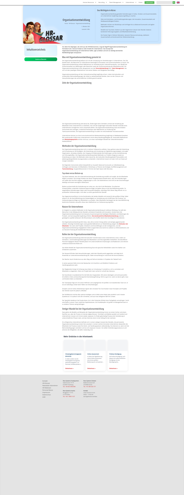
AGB (43, 397)
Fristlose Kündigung (115, 354)
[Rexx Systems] (112, 441)
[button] (89, 2)
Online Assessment (93, 354)
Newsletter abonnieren (50, 385)
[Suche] (174, 2)
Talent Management (118, 68)
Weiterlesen (69, 368)
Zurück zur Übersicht (40, 59)
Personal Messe (47, 390)
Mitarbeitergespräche (71, 139)
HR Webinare (46, 388)
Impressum (46, 392)
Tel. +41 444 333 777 (89, 386)
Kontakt (45, 381)
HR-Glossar (72, 23)
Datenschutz (46, 395)
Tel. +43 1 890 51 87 (69, 396)
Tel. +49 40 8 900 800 (69, 386)
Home (66, 23)
